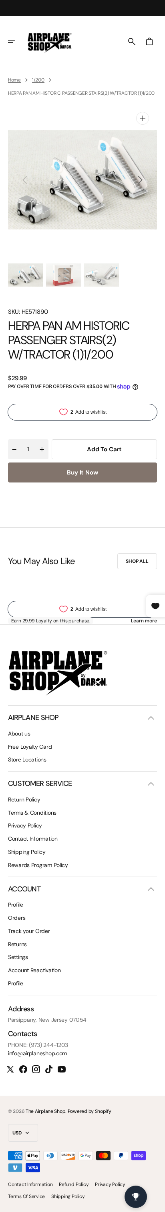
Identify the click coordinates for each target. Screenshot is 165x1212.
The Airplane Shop (45, 1111)
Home (14, 80)
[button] (17, 41)
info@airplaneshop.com (37, 1053)
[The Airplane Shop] (50, 41)
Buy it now (82, 472)
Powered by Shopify (89, 1111)
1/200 (38, 80)
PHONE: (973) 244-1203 (38, 1045)
